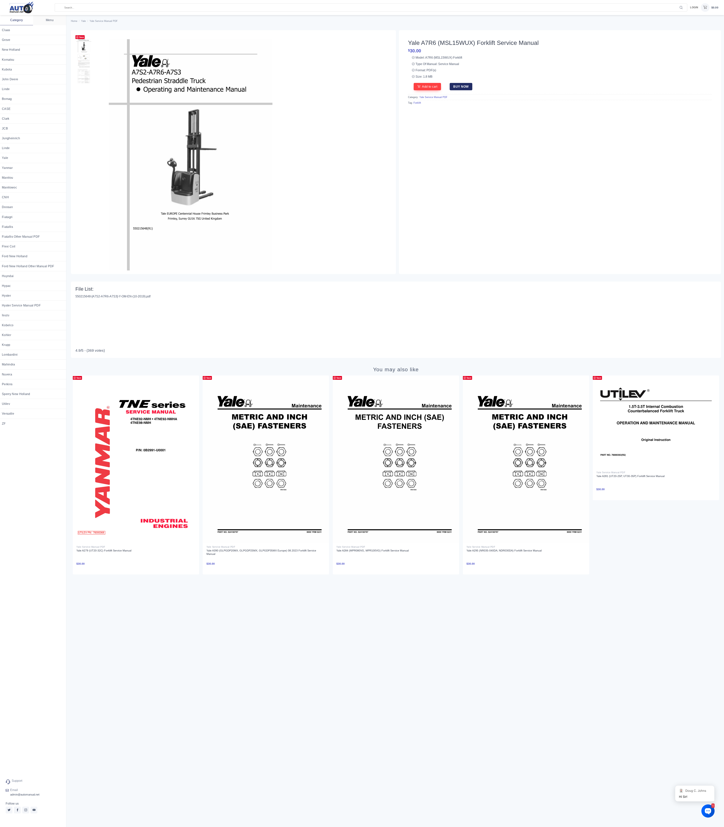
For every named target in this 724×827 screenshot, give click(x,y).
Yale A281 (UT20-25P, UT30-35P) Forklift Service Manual (630, 476)
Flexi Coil (8, 246)
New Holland (11, 49)
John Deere (10, 79)
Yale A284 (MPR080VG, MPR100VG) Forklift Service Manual (372, 550)
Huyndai (8, 276)
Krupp (6, 344)
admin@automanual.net (24, 794)
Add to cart (429, 86)
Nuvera (7, 374)
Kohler (6, 335)
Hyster (6, 295)
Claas (6, 30)
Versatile (8, 413)
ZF (4, 423)
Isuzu (5, 315)
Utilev (6, 403)
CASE (6, 108)
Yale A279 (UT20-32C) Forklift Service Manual (103, 550)
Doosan (7, 207)
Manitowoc (9, 187)
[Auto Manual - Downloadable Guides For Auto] (27, 7)
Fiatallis (7, 226)
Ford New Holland (14, 256)
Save (81, 37)
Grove (6, 39)
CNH (5, 197)
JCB (5, 128)
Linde (6, 89)
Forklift (417, 102)
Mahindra (8, 364)
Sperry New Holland (16, 394)
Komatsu (8, 59)
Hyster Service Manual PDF (21, 305)
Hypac (6, 285)
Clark (5, 118)
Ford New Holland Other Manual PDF (28, 266)
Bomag (7, 98)
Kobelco (7, 325)
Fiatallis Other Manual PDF (21, 236)
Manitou (7, 177)
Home (74, 21)
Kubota (7, 69)
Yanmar (7, 167)
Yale (5, 157)
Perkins (7, 384)
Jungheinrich (11, 138)
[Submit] (681, 7)
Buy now (461, 86)
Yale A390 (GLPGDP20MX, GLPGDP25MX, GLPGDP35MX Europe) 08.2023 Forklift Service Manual (261, 552)
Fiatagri (7, 217)
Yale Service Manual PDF (104, 21)
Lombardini (10, 354)
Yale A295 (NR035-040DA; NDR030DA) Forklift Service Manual (504, 550)
